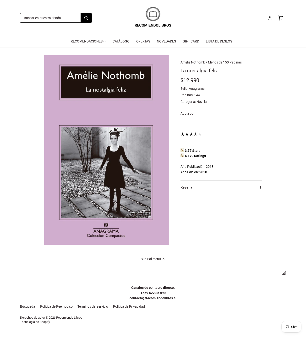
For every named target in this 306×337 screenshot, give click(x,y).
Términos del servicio (92, 306)
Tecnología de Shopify (35, 322)
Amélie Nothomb (192, 62)
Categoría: (188, 102)
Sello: (184, 88)
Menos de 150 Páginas (225, 62)
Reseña (186, 187)
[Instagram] (284, 272)
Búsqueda (27, 306)
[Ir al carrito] (281, 18)
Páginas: (186, 95)
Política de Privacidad (129, 306)
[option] (106, 150)
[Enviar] (86, 17)
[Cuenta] (270, 18)
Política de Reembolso (56, 306)
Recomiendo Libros (69, 317)
